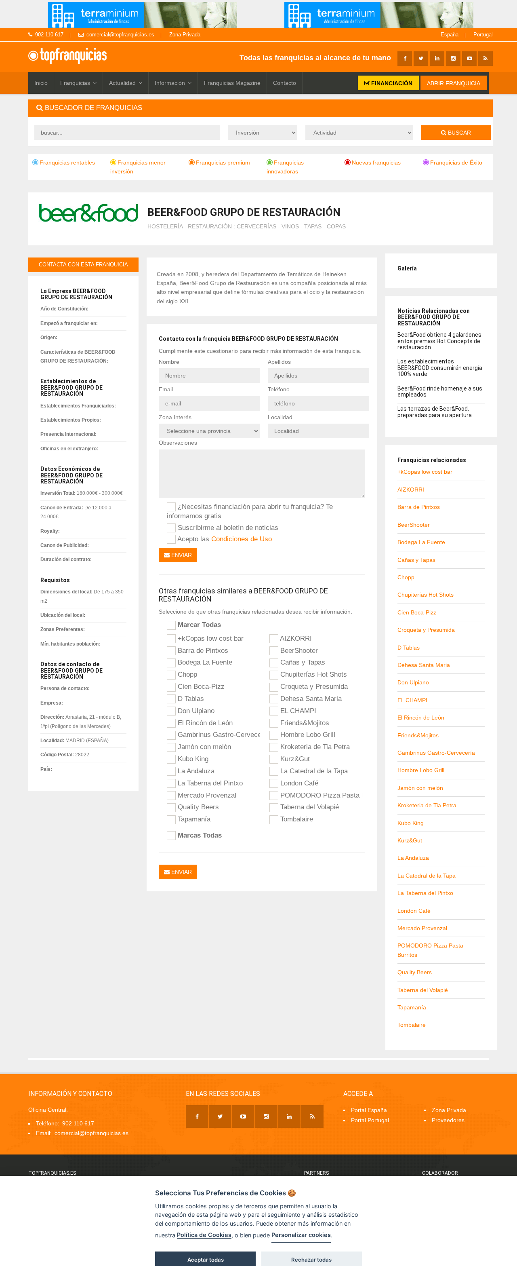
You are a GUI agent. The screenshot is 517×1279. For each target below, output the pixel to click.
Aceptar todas (205, 1259)
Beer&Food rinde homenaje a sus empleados (439, 391)
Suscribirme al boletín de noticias (227, 527)
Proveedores (448, 1120)
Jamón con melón (203, 747)
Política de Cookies (204, 1234)
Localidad (280, 417)
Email (166, 389)
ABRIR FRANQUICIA (453, 83)
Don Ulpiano (195, 711)
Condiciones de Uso (241, 539)
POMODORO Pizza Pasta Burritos (320, 795)
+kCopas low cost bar (210, 638)
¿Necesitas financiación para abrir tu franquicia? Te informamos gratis (250, 511)
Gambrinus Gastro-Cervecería (218, 734)
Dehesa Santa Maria (310, 698)
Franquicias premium (223, 162)
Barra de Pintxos (202, 650)
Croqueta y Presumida (313, 686)
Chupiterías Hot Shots (312, 674)
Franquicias (75, 83)
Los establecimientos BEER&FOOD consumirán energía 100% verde (439, 367)
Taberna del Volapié (308, 807)
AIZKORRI (295, 638)
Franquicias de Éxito (456, 162)
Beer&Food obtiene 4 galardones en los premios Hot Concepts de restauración (439, 340)
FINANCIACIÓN (391, 83)
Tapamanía (193, 819)
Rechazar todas (311, 1259)
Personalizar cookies (301, 1234)
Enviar (181, 555)
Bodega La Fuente (204, 662)
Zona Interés (175, 417)
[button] (260, 108)
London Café (298, 783)
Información (170, 83)
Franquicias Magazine (232, 83)
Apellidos (279, 362)
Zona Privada (184, 35)
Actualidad (122, 83)
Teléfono (279, 389)
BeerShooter (298, 650)
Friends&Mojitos (303, 723)
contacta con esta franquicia (83, 265)
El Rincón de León (204, 723)
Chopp (186, 674)
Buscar (458, 132)
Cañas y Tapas (301, 662)
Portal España (369, 1110)
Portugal (483, 35)
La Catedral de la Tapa (313, 771)
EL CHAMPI (297, 711)
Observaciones (178, 442)
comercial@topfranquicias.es (120, 35)
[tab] (260, 108)
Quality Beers (197, 807)
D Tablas (190, 698)
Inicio (41, 83)
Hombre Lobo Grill (306, 734)
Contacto (284, 83)
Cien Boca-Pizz (200, 686)
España (449, 35)
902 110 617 (49, 35)
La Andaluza (195, 771)
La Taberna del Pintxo (209, 783)
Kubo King (192, 759)
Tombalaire (295, 819)
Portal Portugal (370, 1120)
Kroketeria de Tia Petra (314, 747)
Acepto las (224, 539)
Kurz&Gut (294, 759)
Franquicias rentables (67, 162)
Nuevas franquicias (376, 162)
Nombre (169, 362)
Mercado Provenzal (206, 795)
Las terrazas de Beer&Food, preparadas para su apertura (434, 411)
